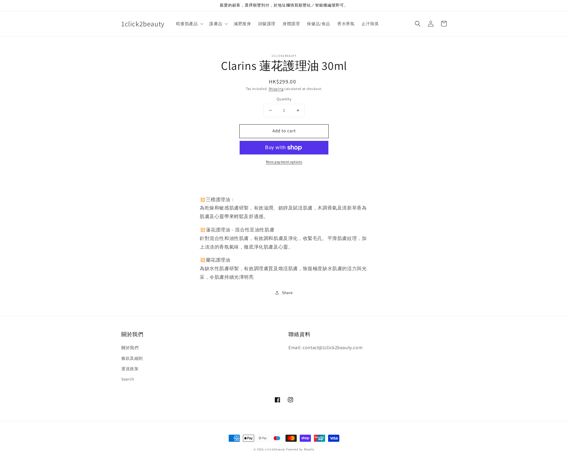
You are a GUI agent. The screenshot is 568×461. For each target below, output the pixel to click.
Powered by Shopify (300, 449)
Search (127, 379)
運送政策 (129, 368)
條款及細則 (132, 358)
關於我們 (129, 347)
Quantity (284, 98)
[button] (417, 23)
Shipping (276, 88)
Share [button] (287, 292)
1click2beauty (275, 449)
